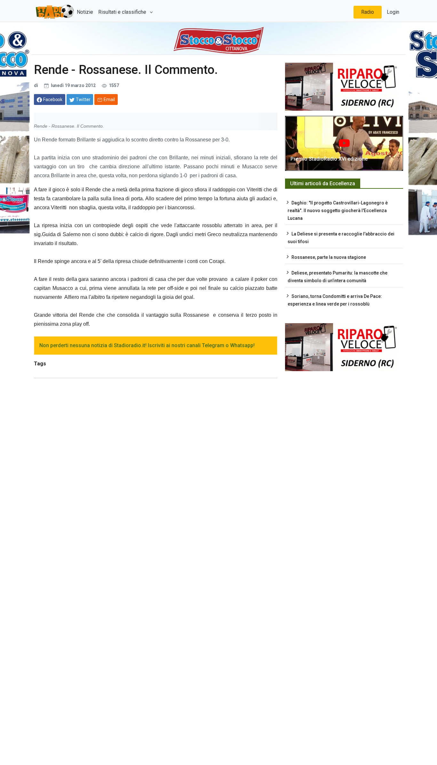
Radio (367, 12)
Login (393, 12)
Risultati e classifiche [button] (122, 12)
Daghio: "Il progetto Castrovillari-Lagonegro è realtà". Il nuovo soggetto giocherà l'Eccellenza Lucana (338, 210)
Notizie (85, 12)
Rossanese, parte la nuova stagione (328, 257)
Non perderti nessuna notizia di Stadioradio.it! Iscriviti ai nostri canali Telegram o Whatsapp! (147, 345)
